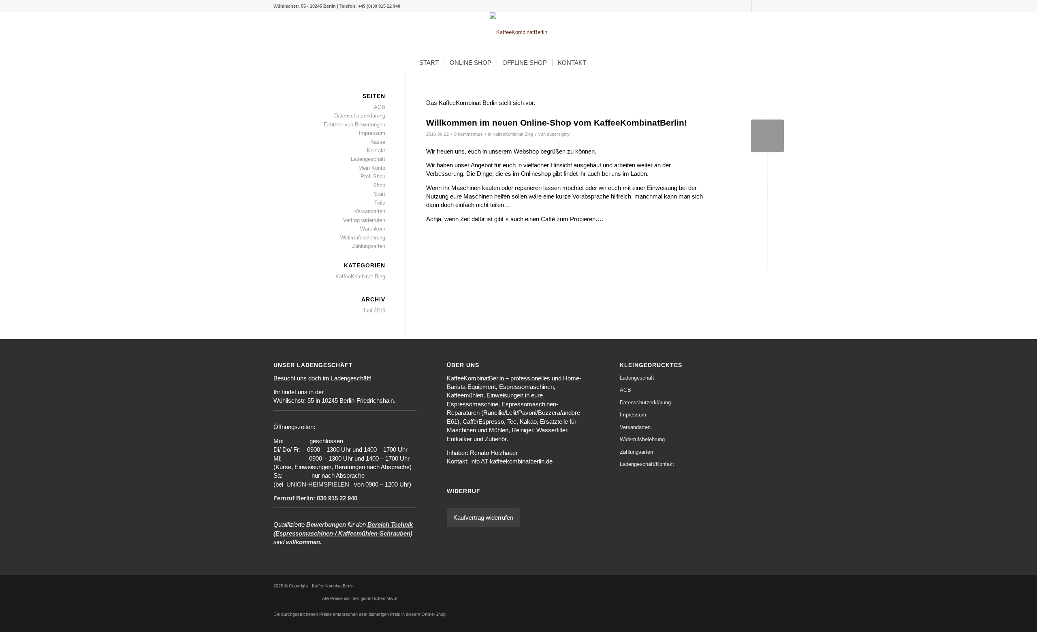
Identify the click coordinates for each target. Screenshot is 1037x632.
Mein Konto (371, 168)
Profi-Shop (373, 176)
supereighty (558, 134)
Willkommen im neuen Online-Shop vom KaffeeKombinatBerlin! (556, 122)
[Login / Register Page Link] (599, 63)
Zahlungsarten (368, 246)
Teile (379, 203)
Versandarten (369, 211)
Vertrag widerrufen (364, 220)
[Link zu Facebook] (757, 6)
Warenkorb (372, 229)
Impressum (372, 133)
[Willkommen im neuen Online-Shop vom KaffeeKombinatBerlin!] (767, 136)
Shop (379, 185)
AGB (379, 107)
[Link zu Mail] (733, 6)
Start (379, 194)
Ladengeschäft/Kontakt (647, 464)
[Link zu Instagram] (745, 6)
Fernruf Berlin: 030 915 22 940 (315, 498)
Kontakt (376, 150)
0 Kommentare (468, 134)
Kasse (377, 142)
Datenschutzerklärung (359, 116)
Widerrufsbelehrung (362, 238)
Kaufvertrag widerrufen (483, 517)
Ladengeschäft (368, 159)
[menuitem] (429, 63)
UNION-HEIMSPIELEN (317, 484)
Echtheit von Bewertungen (354, 125)
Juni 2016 (374, 310)
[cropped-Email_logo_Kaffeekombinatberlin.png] (518, 32)
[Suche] (612, 63)
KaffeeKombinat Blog (513, 134)
